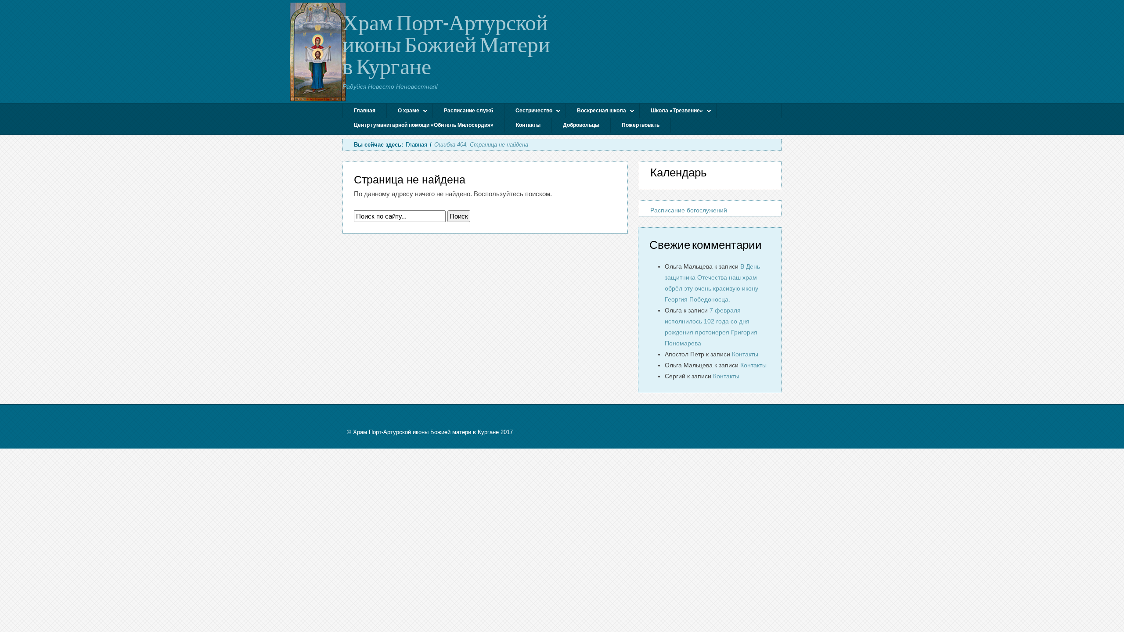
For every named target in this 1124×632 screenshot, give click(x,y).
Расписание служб (468, 111)
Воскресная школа (596, 112)
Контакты (528, 125)
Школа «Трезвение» (671, 112)
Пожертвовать (640, 125)
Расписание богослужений (688, 210)
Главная (364, 111)
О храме (403, 112)
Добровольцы (581, 125)
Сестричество (528, 112)
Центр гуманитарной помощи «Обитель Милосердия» (424, 125)
